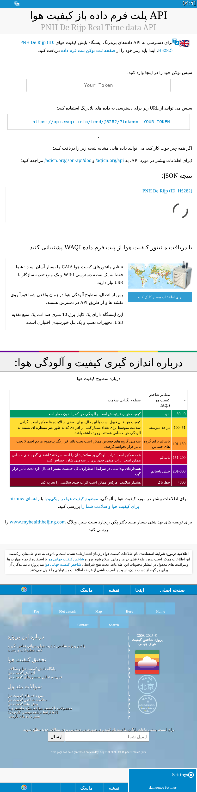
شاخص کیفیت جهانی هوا (65, 559)
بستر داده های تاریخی (23, 716)
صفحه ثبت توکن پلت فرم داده (88, 50)
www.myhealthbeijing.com (38, 522)
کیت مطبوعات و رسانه (24, 649)
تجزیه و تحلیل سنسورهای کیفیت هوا (34, 676)
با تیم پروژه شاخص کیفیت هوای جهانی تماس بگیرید (46, 645)
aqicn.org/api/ (110, 160)
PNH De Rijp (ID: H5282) (167, 191)
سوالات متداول (24, 686)
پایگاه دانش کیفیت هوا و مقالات (31, 668)
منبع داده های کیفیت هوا (25, 695)
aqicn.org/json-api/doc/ (67, 160)
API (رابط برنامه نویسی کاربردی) (32, 712)
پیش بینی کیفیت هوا (22, 703)
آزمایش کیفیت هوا (21, 672)
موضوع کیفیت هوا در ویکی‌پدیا (71, 498)
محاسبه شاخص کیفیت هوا (27, 699)
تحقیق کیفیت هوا (26, 659)
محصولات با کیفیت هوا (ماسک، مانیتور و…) (39, 708)
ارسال (56, 736)
